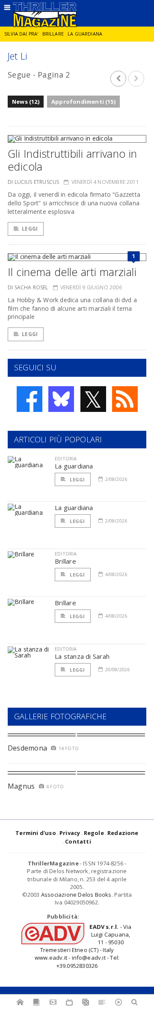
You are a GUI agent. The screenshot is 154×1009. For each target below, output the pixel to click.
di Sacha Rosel (28, 287)
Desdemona (27, 748)
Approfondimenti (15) (83, 101)
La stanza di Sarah (82, 656)
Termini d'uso (35, 833)
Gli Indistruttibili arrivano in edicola (72, 160)
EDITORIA (66, 458)
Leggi (30, 228)
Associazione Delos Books (76, 894)
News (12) (25, 101)
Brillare (53, 34)
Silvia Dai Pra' (21, 34)
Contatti (78, 841)
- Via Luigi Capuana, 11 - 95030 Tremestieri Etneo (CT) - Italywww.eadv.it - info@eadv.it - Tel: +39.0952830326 (83, 946)
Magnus (21, 786)
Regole (94, 833)
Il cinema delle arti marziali (72, 271)
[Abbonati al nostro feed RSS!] (124, 399)
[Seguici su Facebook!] (29, 399)
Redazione (123, 833)
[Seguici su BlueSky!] (61, 399)
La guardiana (85, 34)
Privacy (69, 833)
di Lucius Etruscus (33, 182)
